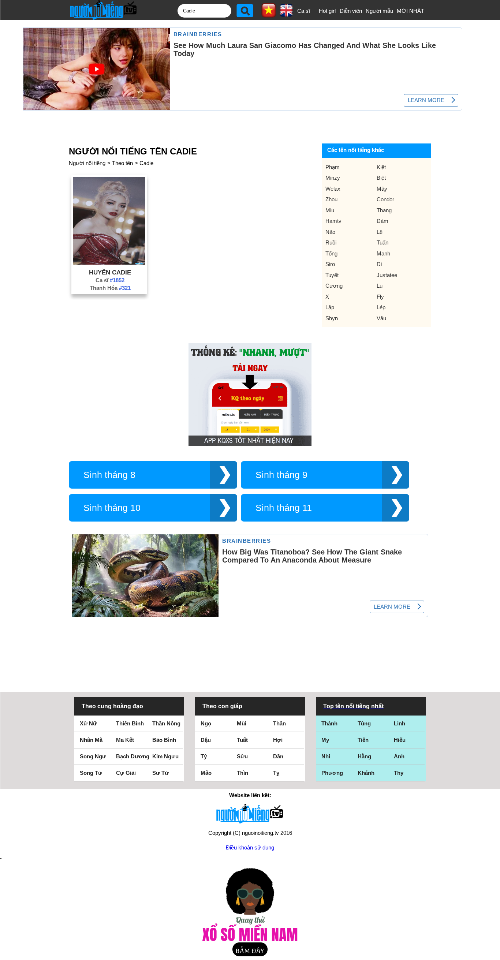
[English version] (286, 14)
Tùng (364, 723)
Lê (380, 232)
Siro (330, 264)
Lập (329, 307)
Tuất (242, 740)
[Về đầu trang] (492, 952)
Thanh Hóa (110, 288)
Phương (332, 773)
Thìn (242, 773)
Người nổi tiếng (87, 163)
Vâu (381, 318)
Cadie (146, 163)
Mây (382, 189)
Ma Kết (125, 740)
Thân (279, 723)
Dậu (206, 740)
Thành (329, 723)
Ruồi (330, 242)
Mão (206, 773)
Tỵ (276, 773)
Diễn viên (351, 11)
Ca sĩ (303, 11)
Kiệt (381, 167)
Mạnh (383, 253)
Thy (398, 773)
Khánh (366, 773)
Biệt (381, 178)
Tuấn (382, 242)
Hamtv (333, 221)
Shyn (331, 318)
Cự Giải (126, 773)
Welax (332, 189)
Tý (204, 756)
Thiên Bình (130, 723)
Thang (384, 210)
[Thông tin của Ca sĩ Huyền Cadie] (109, 262)
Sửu (242, 756)
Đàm (382, 221)
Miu (329, 210)
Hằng (364, 756)
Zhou (331, 199)
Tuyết (332, 275)
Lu (380, 286)
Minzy (332, 178)
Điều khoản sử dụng (250, 847)
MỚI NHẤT (410, 11)
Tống (331, 253)
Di (379, 264)
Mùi (241, 723)
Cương (334, 286)
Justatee (387, 275)
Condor (385, 199)
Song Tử (91, 773)
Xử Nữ (88, 723)
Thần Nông (166, 723)
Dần (278, 756)
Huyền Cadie (110, 272)
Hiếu (400, 740)
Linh (399, 723)
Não (330, 232)
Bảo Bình (164, 740)
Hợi (278, 740)
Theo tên (122, 163)
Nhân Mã (91, 740)
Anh (399, 756)
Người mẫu (379, 11)
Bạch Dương (132, 756)
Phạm (332, 167)
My (325, 740)
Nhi (325, 756)
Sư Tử (160, 773)
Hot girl (327, 11)
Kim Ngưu (165, 756)
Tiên (363, 740)
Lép (381, 307)
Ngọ (206, 723)
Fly (380, 297)
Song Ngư (93, 756)
